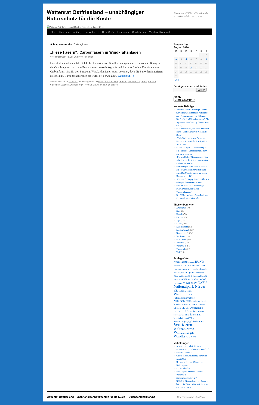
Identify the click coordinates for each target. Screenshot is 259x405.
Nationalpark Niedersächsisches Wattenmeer (190, 289)
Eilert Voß (194, 265)
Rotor (144, 81)
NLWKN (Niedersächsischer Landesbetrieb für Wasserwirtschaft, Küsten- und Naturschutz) (192, 384)
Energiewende (181, 269)
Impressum (123, 32)
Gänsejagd (184, 275)
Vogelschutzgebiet (181, 318)
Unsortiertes (181, 239)
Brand (101, 81)
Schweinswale (179, 315)
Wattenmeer (181, 245)
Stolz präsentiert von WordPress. (191, 396)
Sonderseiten (139, 32)
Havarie (123, 81)
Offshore (177, 307)
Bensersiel (190, 262)
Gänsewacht (196, 275)
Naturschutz (181, 233)
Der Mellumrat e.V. (184, 352)
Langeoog (178, 282)
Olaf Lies (185, 307)
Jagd (178, 220)
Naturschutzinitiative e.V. (186, 377)
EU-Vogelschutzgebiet (184, 272)
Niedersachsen (181, 304)
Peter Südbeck (179, 311)
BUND (199, 261)
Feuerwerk (200, 272)
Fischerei (180, 217)
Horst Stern (108, 32)
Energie (179, 214)
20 (191, 67)
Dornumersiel (179, 265)
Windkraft (73, 81)
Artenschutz (181, 207)
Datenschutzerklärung (70, 32)
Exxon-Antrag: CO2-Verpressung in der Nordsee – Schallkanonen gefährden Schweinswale (191, 150)
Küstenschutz (182, 226)
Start (53, 32)
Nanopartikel (134, 81)
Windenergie (77, 84)
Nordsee (201, 304)
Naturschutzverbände (197, 301)
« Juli (176, 79)
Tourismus (180, 236)
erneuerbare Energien (199, 269)
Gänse (176, 276)
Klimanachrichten (183, 368)
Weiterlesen (126, 75)
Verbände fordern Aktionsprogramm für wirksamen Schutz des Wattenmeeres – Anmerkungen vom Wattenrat (192, 112)
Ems (178, 210)
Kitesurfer (178, 279)
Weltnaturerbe (184, 328)
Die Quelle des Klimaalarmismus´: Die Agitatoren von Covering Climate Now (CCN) (192, 122)
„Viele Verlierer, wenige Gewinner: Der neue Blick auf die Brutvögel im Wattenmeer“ (191, 141)
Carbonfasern (111, 81)
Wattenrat (65, 84)
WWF (193, 336)
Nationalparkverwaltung (184, 297)
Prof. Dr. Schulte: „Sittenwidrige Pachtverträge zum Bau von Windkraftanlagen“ (190, 188)
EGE (186, 265)
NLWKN (193, 304)
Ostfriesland (196, 307)
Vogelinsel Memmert (159, 32)
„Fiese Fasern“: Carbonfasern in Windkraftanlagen (95, 52)
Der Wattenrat (92, 32)
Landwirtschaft (182, 229)
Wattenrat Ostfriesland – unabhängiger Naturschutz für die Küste (95, 15)
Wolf (178, 252)
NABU (202, 282)
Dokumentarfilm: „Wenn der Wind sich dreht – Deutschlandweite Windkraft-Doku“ (192, 131)
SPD (187, 314)
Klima (178, 223)
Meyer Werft (190, 283)
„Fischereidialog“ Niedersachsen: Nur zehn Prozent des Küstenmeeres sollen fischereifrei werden (192, 160)
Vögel (192, 317)
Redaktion (88, 56)
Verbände (180, 242)
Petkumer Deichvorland (194, 311)
